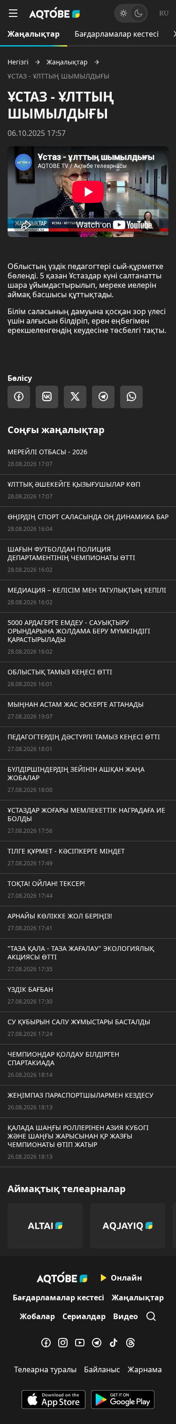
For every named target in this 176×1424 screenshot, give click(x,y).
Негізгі (18, 62)
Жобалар (37, 1316)
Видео (125, 1316)
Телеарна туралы (45, 1369)
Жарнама (145, 1369)
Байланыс (102, 1369)
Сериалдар (84, 1316)
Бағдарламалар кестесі (117, 34)
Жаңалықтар (34, 34)
